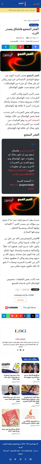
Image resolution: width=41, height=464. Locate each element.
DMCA (20, 454)
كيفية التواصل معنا (27, 450)
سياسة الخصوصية (15, 450)
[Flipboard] (11, 307)
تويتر (18, 289)
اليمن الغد (6, 450)
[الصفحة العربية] (20, 3)
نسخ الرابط (20, 300)
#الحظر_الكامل (19, 174)
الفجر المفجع (26, 289)
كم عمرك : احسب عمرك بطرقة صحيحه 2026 (22, 10)
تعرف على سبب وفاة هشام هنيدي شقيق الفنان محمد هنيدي (11, 399)
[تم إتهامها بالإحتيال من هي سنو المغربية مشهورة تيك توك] (30, 368)
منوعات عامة (27, 20)
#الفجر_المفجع (27, 150)
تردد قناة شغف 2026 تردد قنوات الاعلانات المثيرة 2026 (30, 422)
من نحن (35, 450)
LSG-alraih (33, 38)
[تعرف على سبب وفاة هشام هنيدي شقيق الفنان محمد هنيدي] (11, 390)
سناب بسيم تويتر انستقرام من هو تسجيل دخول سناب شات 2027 (12, 377)
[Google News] (29, 307)
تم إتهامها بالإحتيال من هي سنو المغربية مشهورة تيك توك (31, 377)
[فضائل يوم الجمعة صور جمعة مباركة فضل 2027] (11, 418)
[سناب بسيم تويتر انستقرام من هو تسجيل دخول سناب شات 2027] (11, 368)
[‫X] (17, 350)
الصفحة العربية (32, 120)
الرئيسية (35, 20)
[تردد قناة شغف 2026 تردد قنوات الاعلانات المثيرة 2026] (30, 414)
